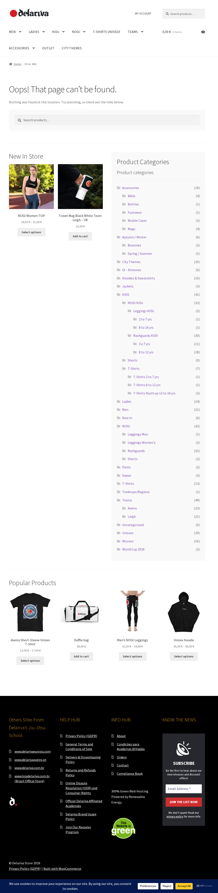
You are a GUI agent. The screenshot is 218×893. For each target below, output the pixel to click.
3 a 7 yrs (144, 344)
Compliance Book (130, 773)
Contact (123, 765)
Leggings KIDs (143, 311)
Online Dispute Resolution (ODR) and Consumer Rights (81, 788)
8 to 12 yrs (146, 352)
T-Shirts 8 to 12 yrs (147, 385)
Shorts (133, 360)
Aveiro (132, 508)
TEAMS (133, 32)
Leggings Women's (141, 442)
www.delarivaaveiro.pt (30, 760)
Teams (127, 500)
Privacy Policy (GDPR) (81, 736)
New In (127, 418)
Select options (31, 232)
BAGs (131, 196)
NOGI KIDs (135, 303)
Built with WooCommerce (62, 868)
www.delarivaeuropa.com (32, 751)
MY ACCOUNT (143, 13)
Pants (126, 467)
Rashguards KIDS (145, 335)
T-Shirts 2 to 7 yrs (146, 377)
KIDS (125, 294)
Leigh (132, 516)
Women (127, 541)
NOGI (76, 32)
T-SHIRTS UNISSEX (106, 32)
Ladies (126, 401)
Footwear (135, 212)
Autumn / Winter (134, 237)
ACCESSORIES (19, 48)
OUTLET (48, 48)
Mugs (131, 229)
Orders (122, 757)
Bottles (133, 204)
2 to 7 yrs (145, 319)
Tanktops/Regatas (136, 492)
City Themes (131, 262)
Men (125, 409)
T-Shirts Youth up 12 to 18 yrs (154, 393)
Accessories (130, 188)
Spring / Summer (140, 253)
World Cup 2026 (133, 549)
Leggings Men (138, 434)
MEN (12, 32)
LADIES (34, 32)
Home (17, 64)
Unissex (127, 533)
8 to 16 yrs (146, 327)
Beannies (134, 245)
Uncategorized (133, 525)
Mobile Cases (137, 220)
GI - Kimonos (131, 270)
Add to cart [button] (80, 236)
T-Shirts (134, 368)
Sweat (126, 475)
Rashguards (136, 451)
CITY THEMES (72, 48)
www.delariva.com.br (29, 768)
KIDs (55, 32)
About (121, 736)
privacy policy (175, 816)
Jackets (127, 286)
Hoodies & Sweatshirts (138, 278)
